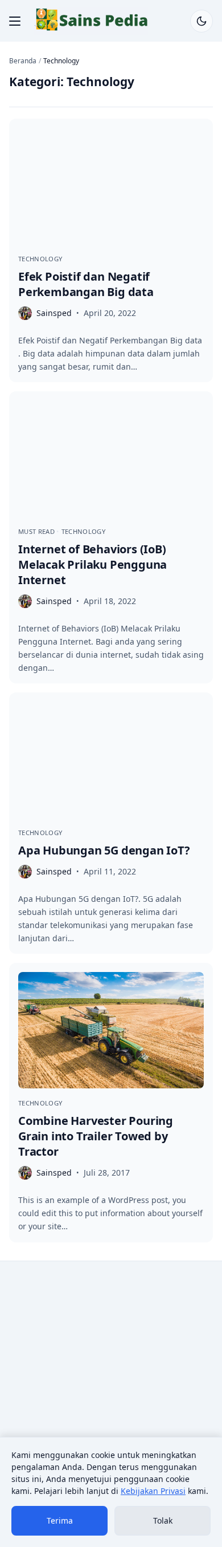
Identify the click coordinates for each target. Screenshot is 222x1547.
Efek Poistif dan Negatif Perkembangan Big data (86, 284)
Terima (60, 1520)
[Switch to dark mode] (201, 21)
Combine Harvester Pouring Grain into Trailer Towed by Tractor (95, 1136)
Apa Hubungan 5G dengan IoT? (104, 850)
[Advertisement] (111, 1386)
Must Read (37, 531)
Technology (40, 258)
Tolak (162, 1520)
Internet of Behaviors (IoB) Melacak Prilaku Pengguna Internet (92, 564)
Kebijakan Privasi (153, 1490)
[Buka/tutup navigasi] (14, 21)
